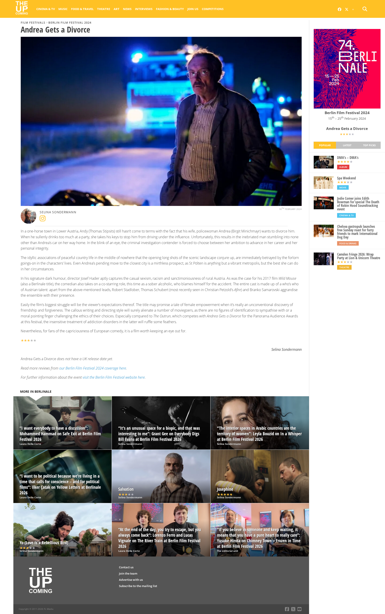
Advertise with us (131, 580)
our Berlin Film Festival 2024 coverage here (92, 368)
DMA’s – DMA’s (347, 157)
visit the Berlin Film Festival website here (114, 377)
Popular (325, 145)
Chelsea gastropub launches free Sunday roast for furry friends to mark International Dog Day (357, 232)
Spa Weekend (346, 178)
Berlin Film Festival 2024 (69, 23)
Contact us (126, 567)
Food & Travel (82, 9)
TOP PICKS (369, 145)
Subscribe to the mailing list (138, 586)
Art (116, 9)
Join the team (128, 573)
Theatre (103, 9)
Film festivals (33, 23)
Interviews (143, 9)
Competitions (212, 9)
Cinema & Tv (45, 9)
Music (63, 9)
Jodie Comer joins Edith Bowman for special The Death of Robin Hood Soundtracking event (358, 204)
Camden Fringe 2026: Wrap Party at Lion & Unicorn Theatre (358, 256)
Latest (347, 145)
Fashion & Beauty (170, 9)
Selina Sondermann (58, 212)
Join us (192, 9)
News (127, 9)
